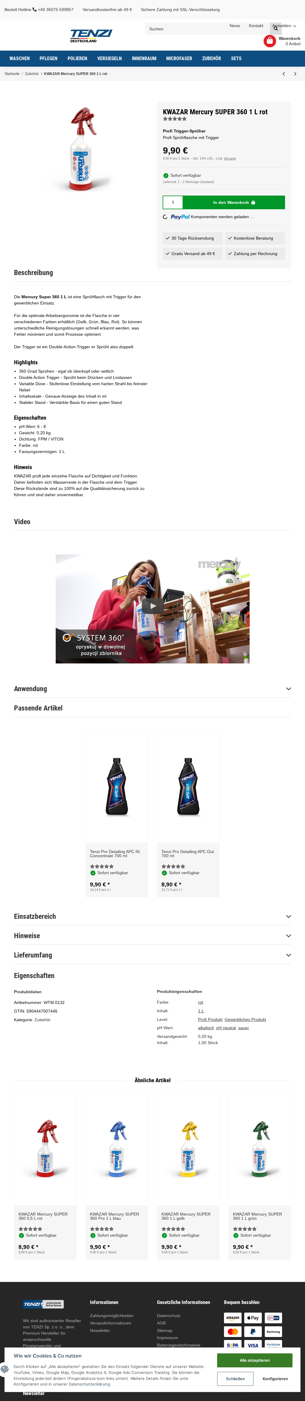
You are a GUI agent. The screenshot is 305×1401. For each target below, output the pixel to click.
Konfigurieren (275, 1378)
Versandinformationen (110, 1323)
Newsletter (100, 1330)
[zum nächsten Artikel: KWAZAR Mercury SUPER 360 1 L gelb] (295, 73)
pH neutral (226, 1027)
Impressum (167, 1337)
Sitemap (164, 1330)
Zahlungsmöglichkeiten (111, 1315)
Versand (230, 158)
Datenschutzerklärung (89, 1384)
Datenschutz (168, 1315)
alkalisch (206, 1027)
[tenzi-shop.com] (91, 35)
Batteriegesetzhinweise (178, 1345)
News (235, 25)
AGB (161, 1323)
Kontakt (256, 25)
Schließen (235, 1378)
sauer (243, 1027)
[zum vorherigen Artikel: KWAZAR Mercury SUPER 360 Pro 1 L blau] (284, 73)
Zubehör (43, 1019)
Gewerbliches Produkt (245, 1019)
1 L (201, 1010)
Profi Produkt (210, 1019)
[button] (284, 25)
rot (200, 1002)
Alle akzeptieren (255, 1360)
